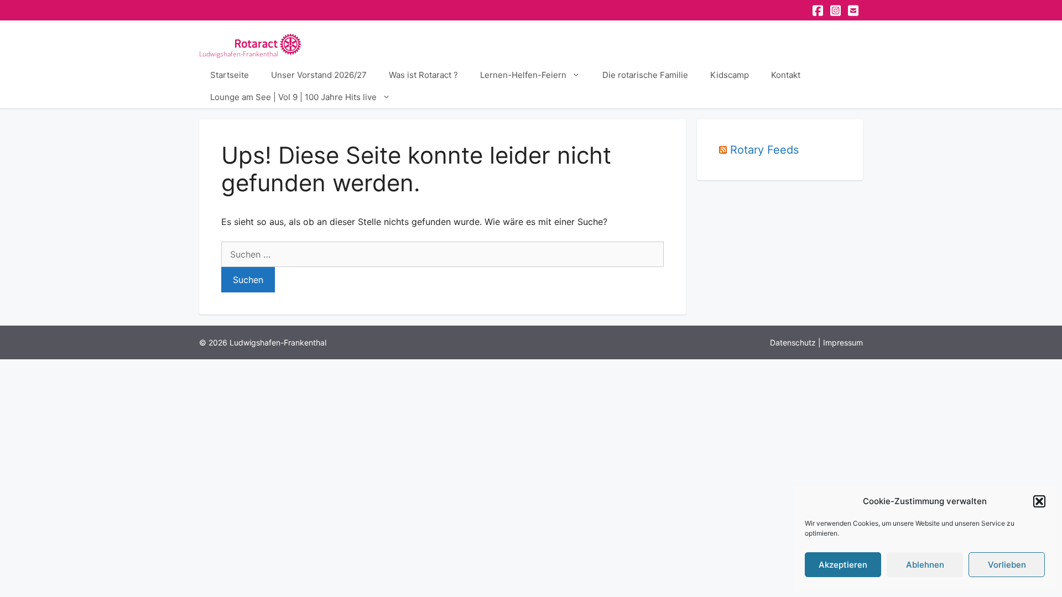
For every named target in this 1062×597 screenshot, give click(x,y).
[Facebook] (819, 10)
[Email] (854, 10)
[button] (1039, 501)
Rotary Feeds (764, 149)
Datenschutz (793, 342)
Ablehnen (925, 564)
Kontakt (785, 75)
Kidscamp (729, 75)
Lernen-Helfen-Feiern (523, 75)
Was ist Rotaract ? (423, 75)
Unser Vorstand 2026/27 (319, 75)
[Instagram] (836, 10)
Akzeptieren (843, 564)
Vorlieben (1007, 564)
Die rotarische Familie (645, 75)
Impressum (843, 342)
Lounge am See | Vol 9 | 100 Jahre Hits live (293, 97)
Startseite (229, 75)
